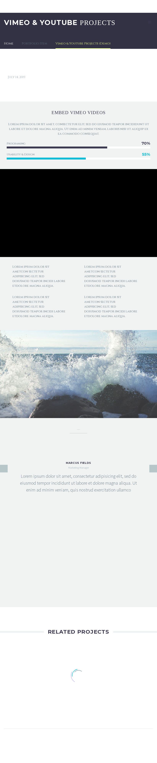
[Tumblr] (82, 716)
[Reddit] (96, 716)
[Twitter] (67, 716)
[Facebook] (60, 716)
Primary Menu (149, 22)
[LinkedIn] (89, 716)
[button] (78, 212)
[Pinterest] (75, 716)
